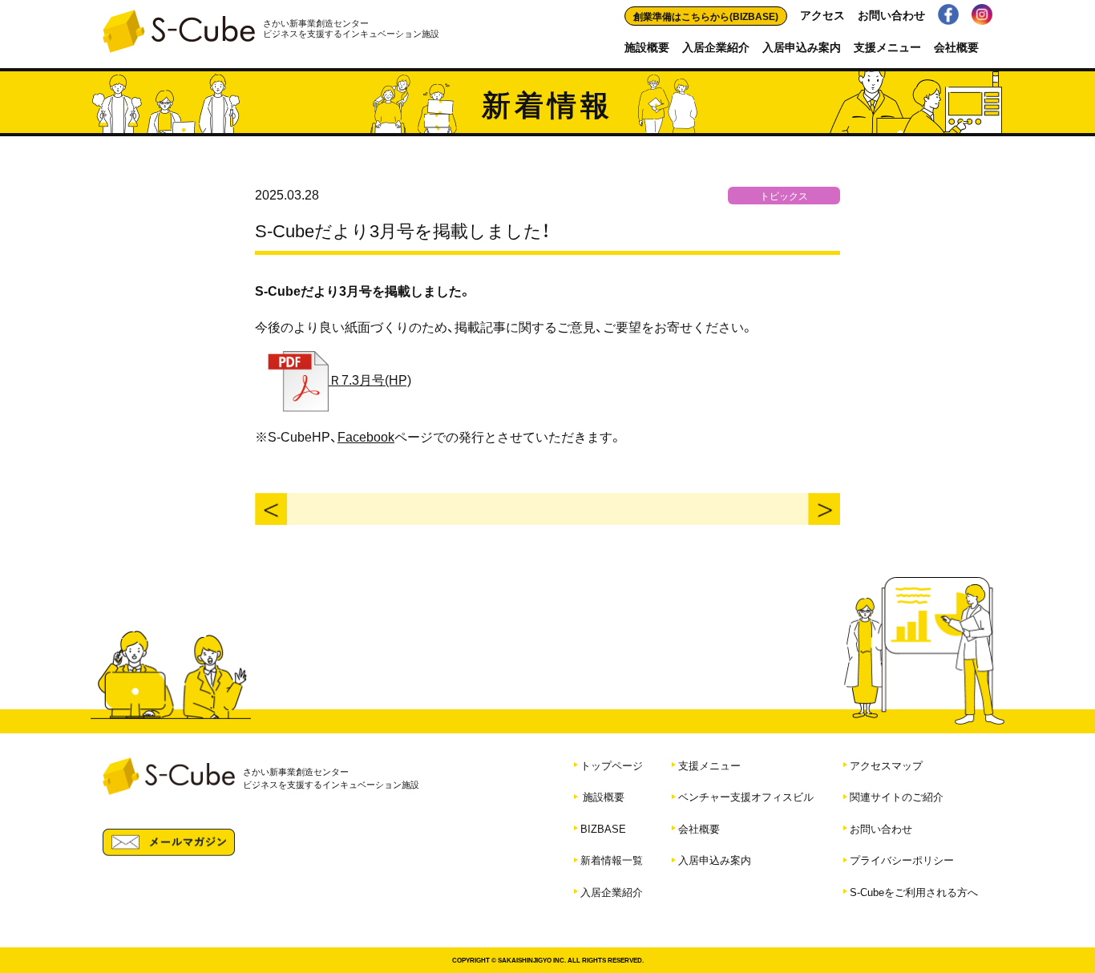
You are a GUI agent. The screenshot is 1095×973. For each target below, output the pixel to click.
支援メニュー (887, 46)
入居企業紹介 (716, 46)
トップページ (611, 765)
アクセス (822, 14)
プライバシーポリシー (902, 859)
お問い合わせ (891, 14)
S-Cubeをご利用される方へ (914, 891)
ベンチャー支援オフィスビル (746, 796)
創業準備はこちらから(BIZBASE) (705, 16)
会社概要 (956, 46)
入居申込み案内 (801, 46)
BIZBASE (603, 828)
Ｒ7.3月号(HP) (370, 379)
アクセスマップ (886, 765)
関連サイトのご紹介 (896, 796)
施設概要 (646, 46)
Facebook (365, 436)
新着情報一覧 (611, 859)
